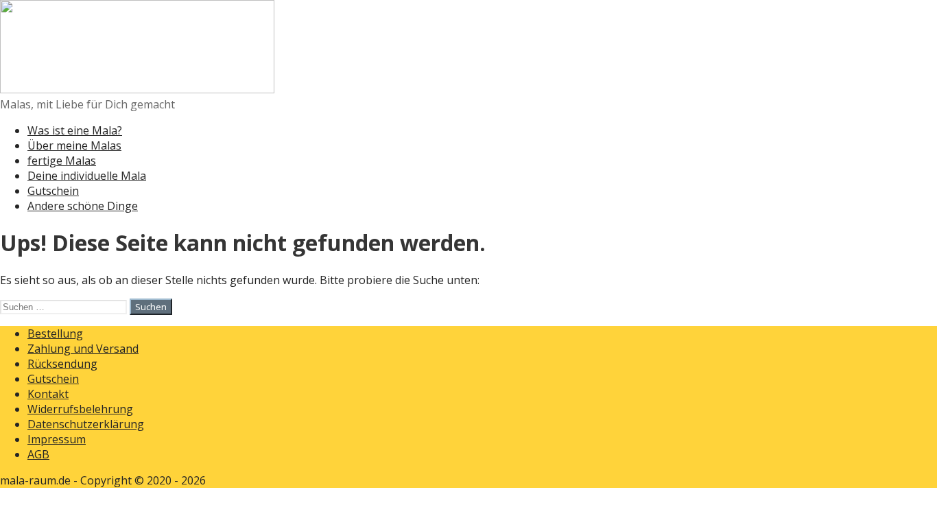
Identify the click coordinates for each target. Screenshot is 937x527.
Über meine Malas (74, 145)
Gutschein (53, 190)
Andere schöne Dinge (82, 205)
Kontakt (48, 393)
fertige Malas (61, 160)
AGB (38, 454)
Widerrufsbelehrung (80, 409)
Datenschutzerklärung (85, 424)
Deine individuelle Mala (86, 175)
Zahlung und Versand (83, 348)
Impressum (56, 439)
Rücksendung (62, 363)
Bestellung (55, 333)
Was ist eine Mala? (74, 130)
